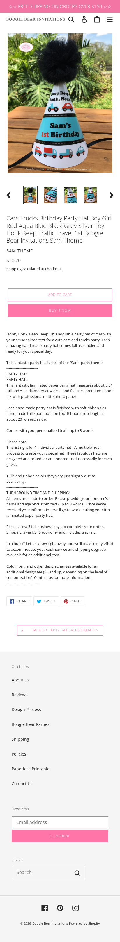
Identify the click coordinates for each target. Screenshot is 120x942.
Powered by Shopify (84, 923)
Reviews (19, 694)
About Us (20, 680)
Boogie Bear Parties (31, 724)
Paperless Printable (31, 768)
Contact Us (22, 783)
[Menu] (109, 19)
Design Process (26, 709)
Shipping (14, 268)
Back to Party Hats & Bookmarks (64, 630)
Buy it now (60, 310)
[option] (30, 195)
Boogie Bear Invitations (50, 923)
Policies (19, 754)
